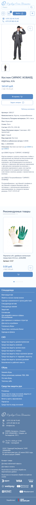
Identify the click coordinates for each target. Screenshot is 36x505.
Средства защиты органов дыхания (15, 359)
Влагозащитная (7, 295)
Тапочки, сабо (7, 381)
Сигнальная (6, 312)
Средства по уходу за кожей (12, 405)
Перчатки (5, 402)
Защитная (5, 310)
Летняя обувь (7, 378)
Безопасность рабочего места (13, 362)
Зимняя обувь (7, 372)
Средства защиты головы (11, 351)
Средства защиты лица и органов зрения (17, 354)
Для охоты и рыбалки (10, 323)
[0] (3, 13)
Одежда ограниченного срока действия (17, 301)
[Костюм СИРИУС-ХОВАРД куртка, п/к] (18, 43)
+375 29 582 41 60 (11, 21)
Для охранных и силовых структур (15, 320)
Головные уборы (8, 326)
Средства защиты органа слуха (13, 348)
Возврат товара (7, 460)
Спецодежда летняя (9, 304)
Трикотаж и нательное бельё (12, 329)
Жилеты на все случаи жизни (13, 298)
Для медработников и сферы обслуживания (13, 316)
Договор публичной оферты (12, 463)
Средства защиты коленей (12, 345)
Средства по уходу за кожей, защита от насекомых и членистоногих (16, 395)
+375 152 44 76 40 (12, 18)
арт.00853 (5, 149)
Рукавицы (5, 391)
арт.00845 (28, 147)
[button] (14, 282)
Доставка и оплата (8, 466)
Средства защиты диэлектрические (15, 342)
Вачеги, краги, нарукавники (12, 399)
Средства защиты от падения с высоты (17, 357)
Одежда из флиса (8, 332)
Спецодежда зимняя (9, 307)
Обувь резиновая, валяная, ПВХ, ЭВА (15, 375)
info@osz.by (10, 425)
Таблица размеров (27, 109)
